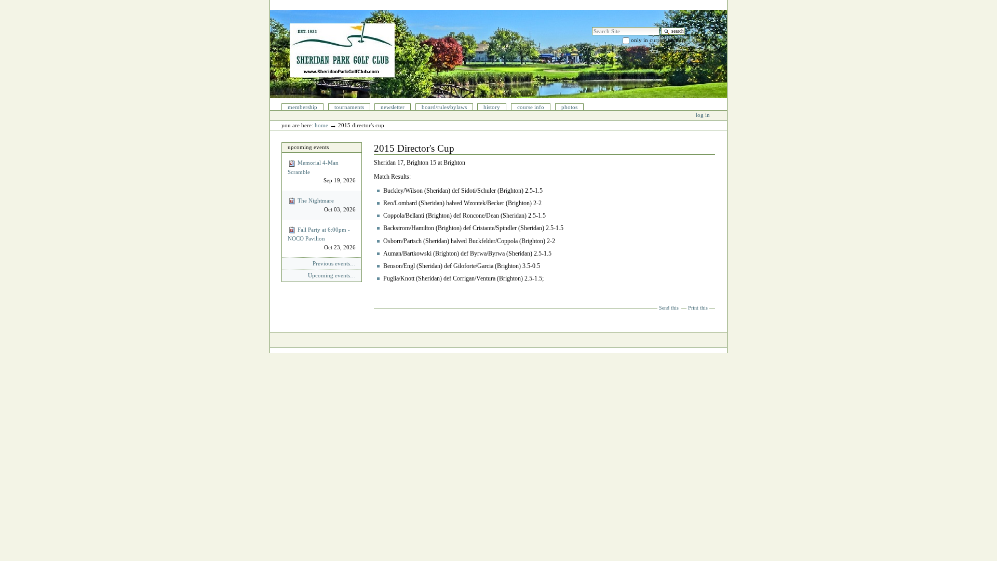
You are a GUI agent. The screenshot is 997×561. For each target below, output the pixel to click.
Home (321, 125)
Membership (302, 107)
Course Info (530, 107)
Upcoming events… (331, 275)
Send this (669, 308)
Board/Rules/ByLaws (444, 107)
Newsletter (393, 107)
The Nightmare (325, 204)
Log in (703, 115)
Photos (569, 107)
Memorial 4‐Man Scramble (321, 171)
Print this (698, 308)
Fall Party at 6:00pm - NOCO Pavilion (321, 238)
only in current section (658, 40)
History (491, 107)
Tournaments (349, 107)
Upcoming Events (308, 147)
